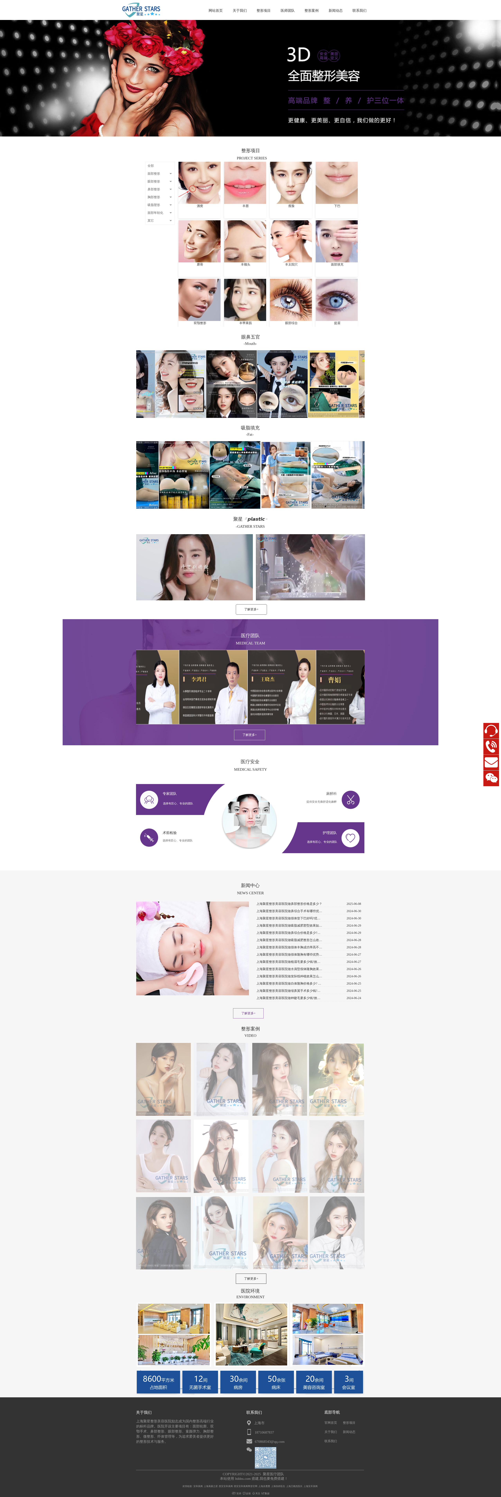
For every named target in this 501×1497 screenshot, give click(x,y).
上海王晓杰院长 (294, 1486)
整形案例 (312, 11)
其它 (151, 220)
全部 (151, 165)
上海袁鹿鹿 (264, 1486)
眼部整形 (154, 181)
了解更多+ (251, 609)
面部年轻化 (155, 212)
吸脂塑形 (154, 205)
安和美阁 (198, 1486)
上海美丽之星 (211, 1486)
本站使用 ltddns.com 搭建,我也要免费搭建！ (254, 1479)
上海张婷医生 (278, 1486)
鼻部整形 (154, 189)
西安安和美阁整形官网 (245, 1486)
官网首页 (330, 1422)
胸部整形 (154, 197)
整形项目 (264, 11)
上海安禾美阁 (311, 1486)
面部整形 (154, 173)
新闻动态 (336, 11)
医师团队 (288, 11)
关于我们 (240, 11)
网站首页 (216, 11)
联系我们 (359, 11)
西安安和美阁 (226, 1486)
